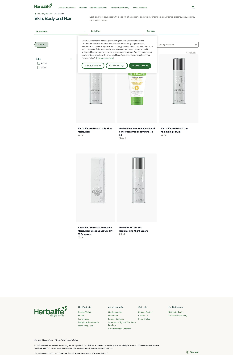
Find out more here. (104, 58)
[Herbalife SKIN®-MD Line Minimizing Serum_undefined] (178, 98)
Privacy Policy (60, 340)
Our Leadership (114, 312)
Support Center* (145, 312)
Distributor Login (175, 312)
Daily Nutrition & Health (88, 322)
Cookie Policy (72, 340)
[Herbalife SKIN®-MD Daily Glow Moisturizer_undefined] (95, 98)
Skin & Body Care (85, 326)
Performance (83, 319)
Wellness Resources (98, 8)
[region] (117, 54)
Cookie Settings (116, 65)
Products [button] (83, 8)
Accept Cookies (140, 65)
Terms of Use (48, 340)
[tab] (61, 32)
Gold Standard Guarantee (119, 329)
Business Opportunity (120, 8)
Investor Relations (116, 319)
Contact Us (143, 316)
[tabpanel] (116, 147)
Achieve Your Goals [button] (67, 8)
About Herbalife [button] (140, 8)
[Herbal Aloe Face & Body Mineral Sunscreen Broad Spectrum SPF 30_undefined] (137, 100)
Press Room (113, 316)
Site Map (38, 340)
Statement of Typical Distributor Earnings (122, 323)
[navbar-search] (193, 7)
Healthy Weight (85, 312)
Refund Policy (144, 319)
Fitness (81, 316)
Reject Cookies (93, 65)
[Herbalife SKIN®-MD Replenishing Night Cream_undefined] (137, 197)
